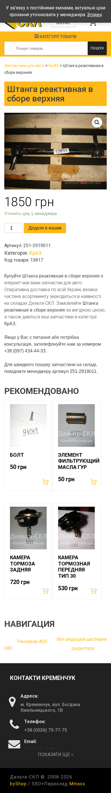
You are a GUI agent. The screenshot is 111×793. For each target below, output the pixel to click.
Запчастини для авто (24, 65)
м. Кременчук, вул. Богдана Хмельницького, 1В (50, 707)
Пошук (97, 48)
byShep (18, 783)
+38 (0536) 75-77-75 (45, 730)
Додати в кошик (44, 228)
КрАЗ (54, 65)
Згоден (94, 14)
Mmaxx (77, 783)
